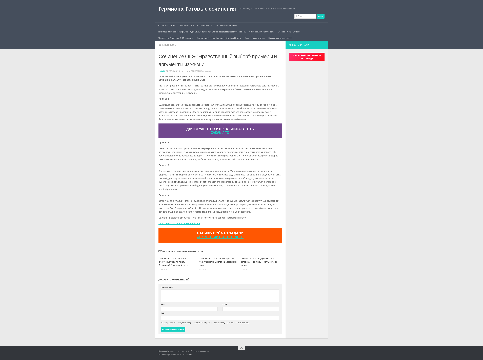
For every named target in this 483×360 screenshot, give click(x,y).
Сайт (163, 313)
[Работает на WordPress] (169, 355)
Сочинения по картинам (289, 32)
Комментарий (167, 287)
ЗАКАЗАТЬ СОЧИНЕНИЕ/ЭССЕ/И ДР (307, 57)
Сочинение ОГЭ (186, 25)
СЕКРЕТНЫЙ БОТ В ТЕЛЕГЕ (220, 237)
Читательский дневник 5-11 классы (174, 38)
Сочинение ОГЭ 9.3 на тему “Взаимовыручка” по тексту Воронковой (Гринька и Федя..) (173, 261)
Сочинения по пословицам (261, 32)
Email (225, 304)
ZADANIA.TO (220, 133)
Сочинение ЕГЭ (204, 25)
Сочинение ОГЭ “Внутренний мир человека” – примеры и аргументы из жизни (259, 261)
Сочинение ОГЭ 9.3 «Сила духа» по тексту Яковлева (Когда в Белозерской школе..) (218, 261)
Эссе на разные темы (255, 38)
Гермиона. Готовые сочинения (197, 9)
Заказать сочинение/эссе (280, 38)
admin (162, 71)
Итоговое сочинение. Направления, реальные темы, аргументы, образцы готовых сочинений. (202, 32)
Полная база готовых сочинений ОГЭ (179, 223)
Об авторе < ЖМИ (166, 25)
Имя (163, 304)
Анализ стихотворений (226, 25)
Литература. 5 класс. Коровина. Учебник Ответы (219, 38)
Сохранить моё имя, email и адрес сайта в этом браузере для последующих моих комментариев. (206, 323)
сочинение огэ (167, 45)
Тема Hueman (187, 355)
